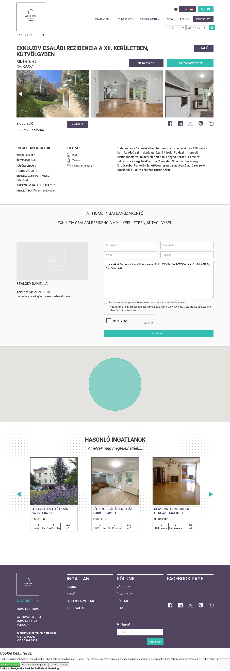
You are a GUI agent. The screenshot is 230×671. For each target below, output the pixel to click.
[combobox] (31, 34)
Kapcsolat (203, 19)
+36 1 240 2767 (26, 636)
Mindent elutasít (59, 664)
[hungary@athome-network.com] (208, 9)
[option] (53, 94)
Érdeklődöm (158, 333)
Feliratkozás (155, 641)
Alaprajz (77, 124)
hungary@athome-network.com (36, 632)
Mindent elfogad (10, 664)
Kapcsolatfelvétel (190, 63)
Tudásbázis (125, 19)
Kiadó (71, 594)
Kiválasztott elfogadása (34, 664)
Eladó (71, 587)
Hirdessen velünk (80, 601)
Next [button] (210, 94)
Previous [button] (20, 94)
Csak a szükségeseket (12, 668)
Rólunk (184, 19)
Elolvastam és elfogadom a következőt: (147, 302)
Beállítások (41, 668)
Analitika (29, 668)
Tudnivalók (76, 608)
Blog (170, 19)
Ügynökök (125, 594)
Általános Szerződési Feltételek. (168, 302)
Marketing (53, 668)
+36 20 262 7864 (39, 292)
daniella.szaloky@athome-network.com (44, 296)
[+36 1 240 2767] (202, 9)
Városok (123, 587)
